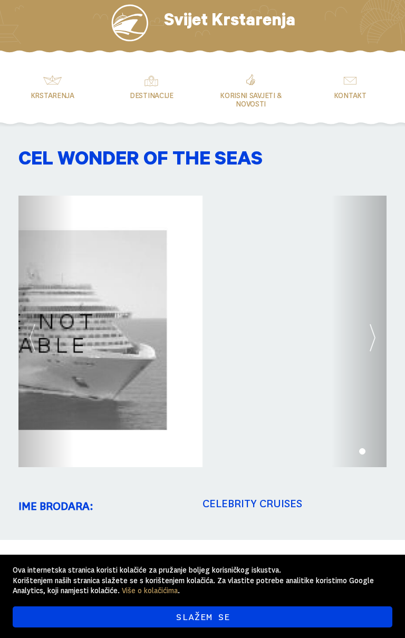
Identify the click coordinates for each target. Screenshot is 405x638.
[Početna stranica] (129, 23)
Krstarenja (52, 95)
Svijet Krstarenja (229, 22)
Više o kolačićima (150, 590)
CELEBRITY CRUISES (252, 503)
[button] (46, 331)
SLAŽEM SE (203, 617)
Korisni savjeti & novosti (251, 100)
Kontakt (350, 95)
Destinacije (151, 95)
